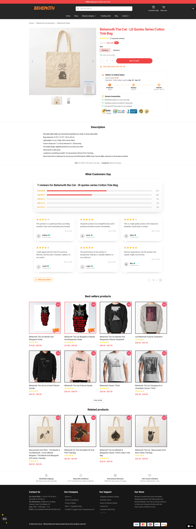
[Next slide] (92, 61)
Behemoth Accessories (45, 23)
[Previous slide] (32, 61)
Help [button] (192, 526)
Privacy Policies (70, 503)
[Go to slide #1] (56, 100)
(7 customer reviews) (117, 38)
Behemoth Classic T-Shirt (110, 385)
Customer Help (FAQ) (107, 509)
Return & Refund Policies (108, 503)
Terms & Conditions (71, 500)
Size (101, 47)
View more (98, 400)
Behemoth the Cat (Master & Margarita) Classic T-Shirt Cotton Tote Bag (115, 453)
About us (68, 497)
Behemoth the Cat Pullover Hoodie (78, 385)
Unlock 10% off (5, 519)
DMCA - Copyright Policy (73, 506)
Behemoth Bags (63, 23)
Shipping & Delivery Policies (109, 497)
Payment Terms (105, 500)
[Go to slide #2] (68, 100)
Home (31, 23)
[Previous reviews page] (149, 280)
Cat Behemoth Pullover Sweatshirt (148, 337)
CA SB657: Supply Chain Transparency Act (79, 509)
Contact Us (104, 506)
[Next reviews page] (160, 280)
